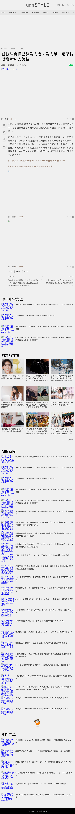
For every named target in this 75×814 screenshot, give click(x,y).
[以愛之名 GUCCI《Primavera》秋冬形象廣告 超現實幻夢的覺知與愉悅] (7, 678)
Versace (26, 272)
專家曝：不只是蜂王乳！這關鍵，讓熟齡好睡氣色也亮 (12, 377)
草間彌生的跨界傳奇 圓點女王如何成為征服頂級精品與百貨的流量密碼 (44, 304)
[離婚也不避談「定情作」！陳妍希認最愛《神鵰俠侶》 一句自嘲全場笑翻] (7, 329)
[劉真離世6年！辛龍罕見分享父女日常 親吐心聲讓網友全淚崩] (7, 786)
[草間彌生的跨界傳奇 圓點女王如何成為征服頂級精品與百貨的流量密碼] (7, 307)
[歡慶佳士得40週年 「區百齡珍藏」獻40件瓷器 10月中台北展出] (7, 646)
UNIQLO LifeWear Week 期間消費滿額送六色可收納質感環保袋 (41, 697)
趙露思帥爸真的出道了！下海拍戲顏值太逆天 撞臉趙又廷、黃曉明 (42, 750)
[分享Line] (3, 131)
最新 (3, 12)
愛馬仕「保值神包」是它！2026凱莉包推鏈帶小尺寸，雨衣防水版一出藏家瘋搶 (37, 378)
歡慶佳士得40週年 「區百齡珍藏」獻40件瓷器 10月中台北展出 (41, 643)
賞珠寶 (55, 12)
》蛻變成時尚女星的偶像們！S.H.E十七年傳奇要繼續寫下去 (36, 160)
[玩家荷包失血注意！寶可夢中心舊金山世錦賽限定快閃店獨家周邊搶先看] (7, 591)
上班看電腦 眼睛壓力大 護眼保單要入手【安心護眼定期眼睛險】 (12, 404)
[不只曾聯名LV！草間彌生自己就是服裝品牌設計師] (7, 318)
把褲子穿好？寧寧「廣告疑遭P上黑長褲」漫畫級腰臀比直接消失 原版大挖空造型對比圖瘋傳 (37, 404)
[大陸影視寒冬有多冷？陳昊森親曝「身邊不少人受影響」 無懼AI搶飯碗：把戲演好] (7, 656)
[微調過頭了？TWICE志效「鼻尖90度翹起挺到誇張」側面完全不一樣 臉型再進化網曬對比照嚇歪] (7, 340)
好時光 (46, 12)
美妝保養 (35, 12)
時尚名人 (12, 12)
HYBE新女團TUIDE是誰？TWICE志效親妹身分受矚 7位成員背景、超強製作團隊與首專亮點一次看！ (37, 431)
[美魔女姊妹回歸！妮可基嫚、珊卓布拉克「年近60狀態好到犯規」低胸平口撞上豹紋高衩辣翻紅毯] (7, 525)
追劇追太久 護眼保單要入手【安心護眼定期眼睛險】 (12, 430)
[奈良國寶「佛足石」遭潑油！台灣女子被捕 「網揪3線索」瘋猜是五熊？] (7, 742)
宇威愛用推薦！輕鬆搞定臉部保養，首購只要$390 (62, 403)
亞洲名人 (22, 48)
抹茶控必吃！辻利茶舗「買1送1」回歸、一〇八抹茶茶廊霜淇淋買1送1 (44, 632)
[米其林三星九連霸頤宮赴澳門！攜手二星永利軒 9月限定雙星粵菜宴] (7, 459)
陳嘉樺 (18, 272)
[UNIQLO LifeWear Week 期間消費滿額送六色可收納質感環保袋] (7, 700)
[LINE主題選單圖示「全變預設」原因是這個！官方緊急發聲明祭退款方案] (7, 580)
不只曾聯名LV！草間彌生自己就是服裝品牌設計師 (35, 315)
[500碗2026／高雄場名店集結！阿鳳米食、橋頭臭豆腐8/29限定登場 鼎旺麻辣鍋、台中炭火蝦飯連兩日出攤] (7, 689)
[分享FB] (3, 124)
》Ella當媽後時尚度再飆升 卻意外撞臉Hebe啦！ (31, 166)
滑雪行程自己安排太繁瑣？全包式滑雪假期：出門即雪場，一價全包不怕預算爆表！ (62, 378)
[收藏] (3, 138)
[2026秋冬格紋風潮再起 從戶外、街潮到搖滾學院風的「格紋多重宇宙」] (7, 667)
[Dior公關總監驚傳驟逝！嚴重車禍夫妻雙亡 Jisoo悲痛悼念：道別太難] (7, 797)
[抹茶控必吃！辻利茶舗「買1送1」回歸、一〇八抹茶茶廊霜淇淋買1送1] (7, 635)
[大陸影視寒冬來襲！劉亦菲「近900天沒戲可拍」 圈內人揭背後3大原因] (7, 764)
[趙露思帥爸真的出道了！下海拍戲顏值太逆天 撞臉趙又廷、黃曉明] (7, 753)
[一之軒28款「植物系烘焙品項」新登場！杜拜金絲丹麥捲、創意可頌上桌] (7, 613)
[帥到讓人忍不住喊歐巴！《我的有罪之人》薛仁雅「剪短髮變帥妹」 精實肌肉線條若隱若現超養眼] (7, 547)
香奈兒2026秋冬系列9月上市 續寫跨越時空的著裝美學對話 (39, 621)
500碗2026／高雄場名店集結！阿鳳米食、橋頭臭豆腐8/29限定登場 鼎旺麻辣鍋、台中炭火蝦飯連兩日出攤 (44, 688)
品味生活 (65, 12)
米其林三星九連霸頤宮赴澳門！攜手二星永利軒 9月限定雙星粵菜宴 (43, 456)
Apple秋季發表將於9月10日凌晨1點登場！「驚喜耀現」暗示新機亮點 (44, 599)
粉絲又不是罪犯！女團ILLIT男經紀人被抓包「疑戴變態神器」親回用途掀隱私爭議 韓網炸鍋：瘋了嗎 (62, 431)
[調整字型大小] (3, 146)
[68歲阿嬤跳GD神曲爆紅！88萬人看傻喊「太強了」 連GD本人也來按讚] (7, 775)
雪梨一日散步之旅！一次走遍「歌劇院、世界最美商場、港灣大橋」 (43, 555)
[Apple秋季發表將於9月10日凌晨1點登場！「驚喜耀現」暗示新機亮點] (7, 602)
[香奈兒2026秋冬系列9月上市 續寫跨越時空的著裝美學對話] (7, 624)
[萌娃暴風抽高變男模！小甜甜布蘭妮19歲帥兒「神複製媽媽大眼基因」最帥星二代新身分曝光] (7, 536)
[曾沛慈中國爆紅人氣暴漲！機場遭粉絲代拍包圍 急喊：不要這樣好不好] (7, 514)
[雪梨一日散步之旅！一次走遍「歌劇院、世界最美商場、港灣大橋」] (7, 558)
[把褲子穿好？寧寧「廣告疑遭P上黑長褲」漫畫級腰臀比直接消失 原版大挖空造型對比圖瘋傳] (7, 569)
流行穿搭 (24, 12)
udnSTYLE (5, 48)
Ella (10, 272)
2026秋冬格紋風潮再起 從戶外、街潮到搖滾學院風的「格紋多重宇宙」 (44, 664)
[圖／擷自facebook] (37, 92)
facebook (12, 119)
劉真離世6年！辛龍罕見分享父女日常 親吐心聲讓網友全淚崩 (41, 783)
